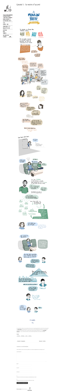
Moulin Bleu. (20, 329)
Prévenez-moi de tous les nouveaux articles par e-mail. (25, 380)
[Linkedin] (30, 389)
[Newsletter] (30, 390)
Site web (18, 371)
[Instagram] (30, 387)
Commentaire (19, 351)
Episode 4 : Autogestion (21, 341)
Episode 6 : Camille (42, 341)
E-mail (18, 367)
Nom (18, 363)
